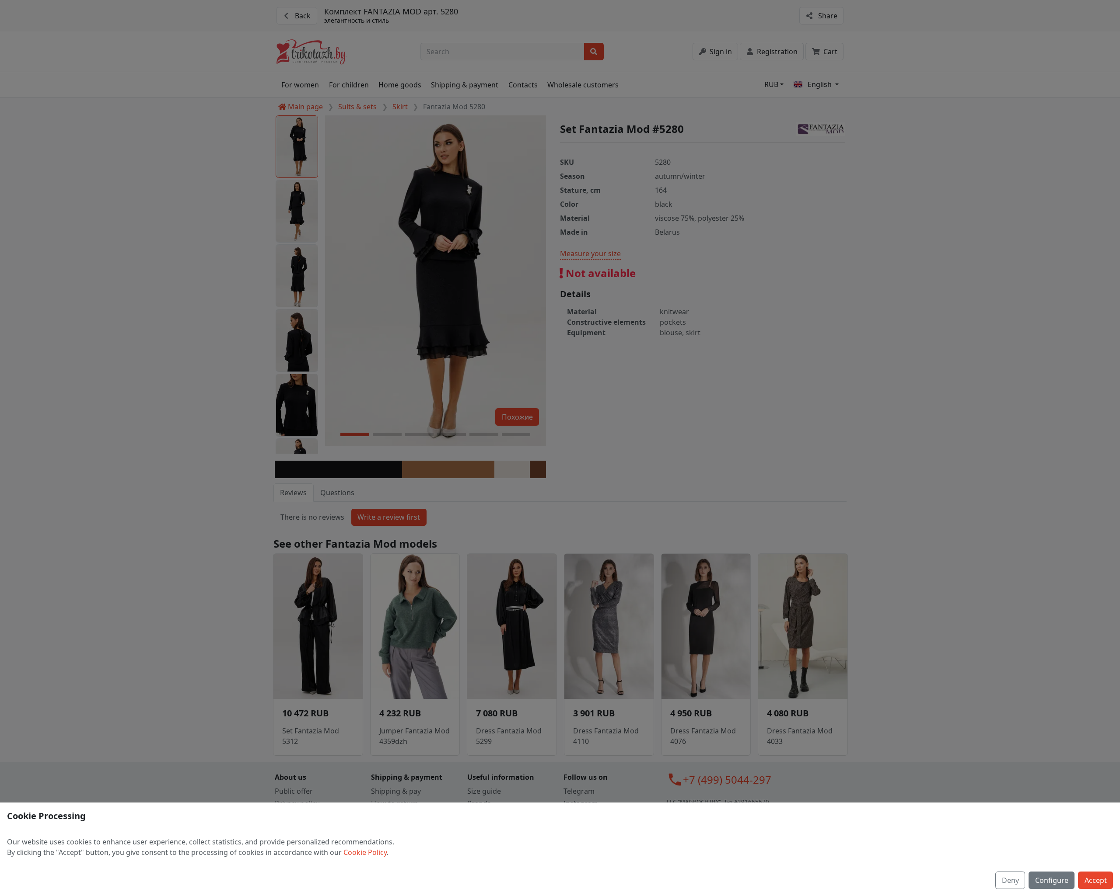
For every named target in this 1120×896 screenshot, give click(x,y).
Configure (1051, 880)
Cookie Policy (365, 852)
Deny (1010, 880)
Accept (1096, 880)
